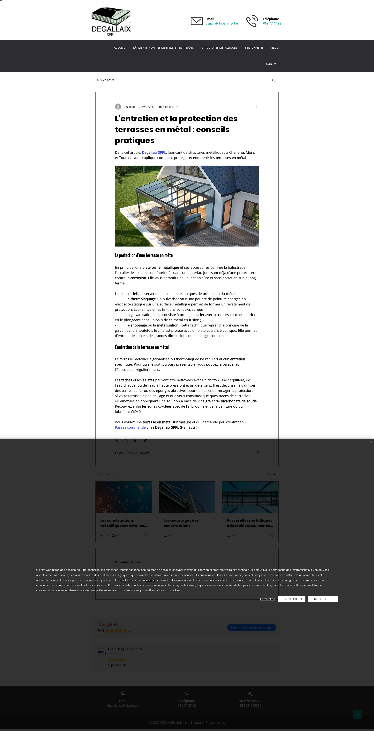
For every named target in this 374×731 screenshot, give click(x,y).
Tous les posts (104, 80)
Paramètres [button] (267, 599)
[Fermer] (371, 442)
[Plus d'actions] (256, 106)
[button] (273, 80)
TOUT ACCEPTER (322, 599)
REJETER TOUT (291, 599)
